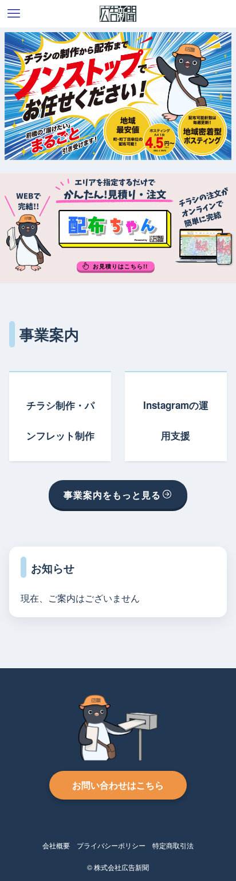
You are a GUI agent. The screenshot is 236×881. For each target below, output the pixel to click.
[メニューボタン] (13, 14)
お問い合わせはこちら (118, 785)
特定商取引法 (173, 845)
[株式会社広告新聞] (118, 14)
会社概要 (56, 845)
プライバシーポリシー (111, 845)
